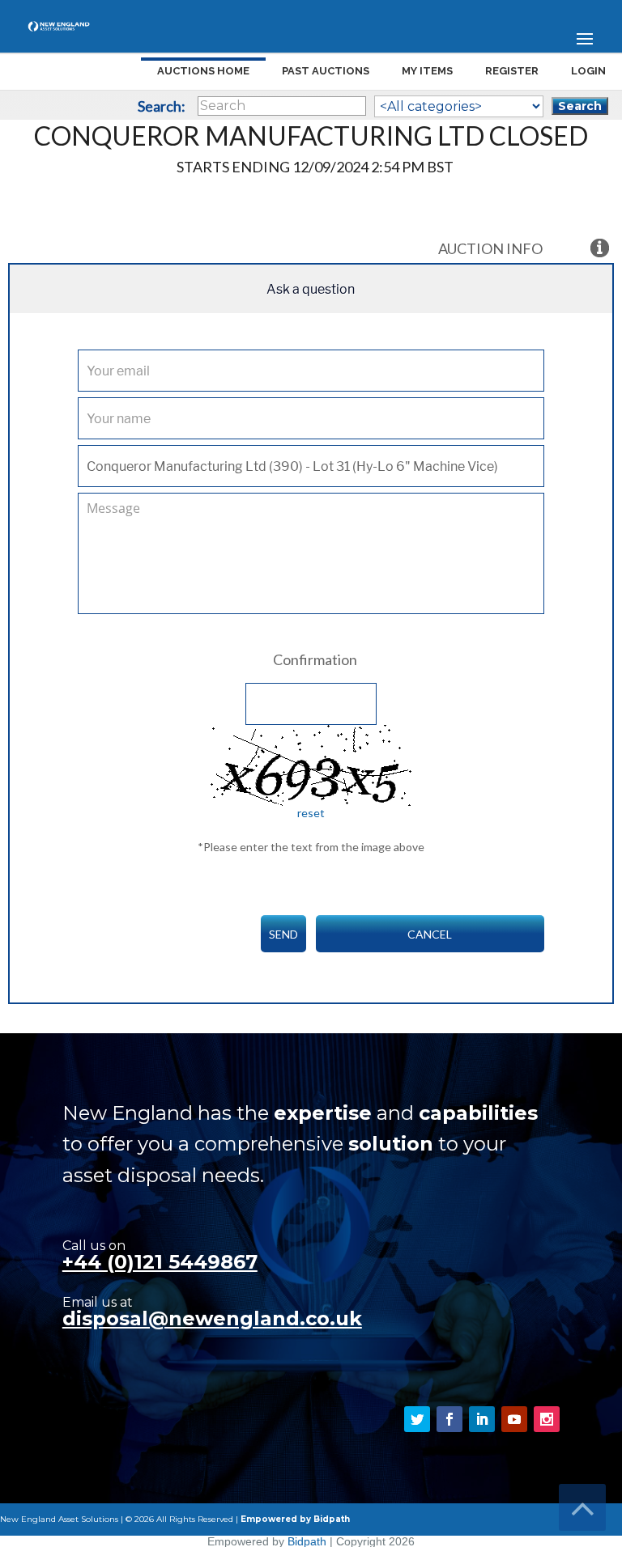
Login (588, 71)
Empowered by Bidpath (295, 1519)
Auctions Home (203, 71)
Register (512, 71)
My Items (427, 71)
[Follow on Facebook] (449, 1419)
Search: (161, 106)
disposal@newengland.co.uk (212, 1318)
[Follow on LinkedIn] (482, 1419)
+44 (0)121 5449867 (160, 1262)
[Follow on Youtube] (514, 1419)
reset (311, 813)
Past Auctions (325, 71)
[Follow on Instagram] (547, 1419)
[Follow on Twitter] (417, 1419)
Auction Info (490, 248)
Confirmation (315, 659)
